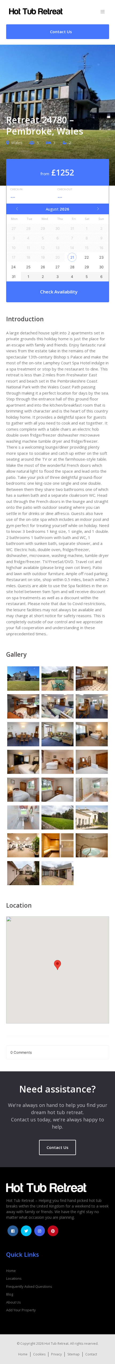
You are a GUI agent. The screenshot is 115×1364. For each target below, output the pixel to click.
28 (72, 267)
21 (72, 257)
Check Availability (59, 292)
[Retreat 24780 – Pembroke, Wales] (23, 679)
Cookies (39, 1354)
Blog (9, 1294)
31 (14, 276)
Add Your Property (21, 1310)
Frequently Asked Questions (29, 1286)
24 (13, 267)
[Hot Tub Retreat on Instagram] (39, 1230)
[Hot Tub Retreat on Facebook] (12, 1230)
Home (11, 1270)
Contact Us (57, 1147)
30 (101, 267)
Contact (91, 1354)
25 (28, 267)
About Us (13, 1302)
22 (87, 257)
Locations (14, 1278)
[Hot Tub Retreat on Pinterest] (53, 1230)
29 (87, 267)
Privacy (56, 1354)
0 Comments (21, 1052)
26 (43, 267)
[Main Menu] (102, 11)
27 (57, 267)
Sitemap (73, 1354)
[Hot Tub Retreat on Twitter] (26, 1230)
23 (101, 257)
